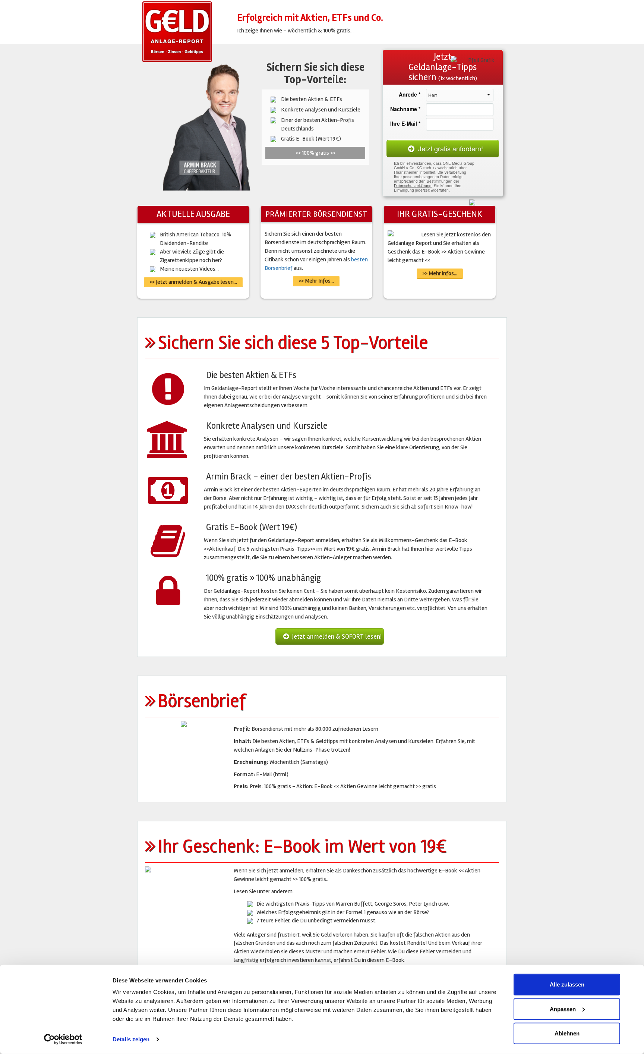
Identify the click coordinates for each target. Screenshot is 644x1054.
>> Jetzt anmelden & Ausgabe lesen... (193, 282)
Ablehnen (567, 1033)
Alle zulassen (567, 984)
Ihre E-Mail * (405, 123)
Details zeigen (131, 1039)
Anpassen (563, 1009)
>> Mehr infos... (439, 273)
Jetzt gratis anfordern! (449, 148)
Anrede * (409, 94)
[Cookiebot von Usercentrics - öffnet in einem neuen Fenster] (63, 1039)
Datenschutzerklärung (413, 185)
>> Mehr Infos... (316, 280)
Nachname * (405, 109)
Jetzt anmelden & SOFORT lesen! (336, 636)
